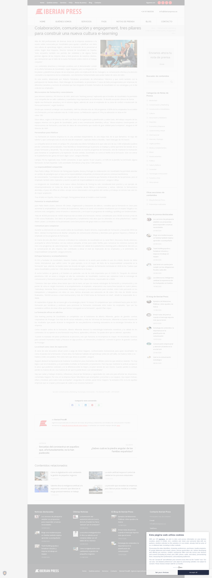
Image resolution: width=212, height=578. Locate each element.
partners (162, 539)
